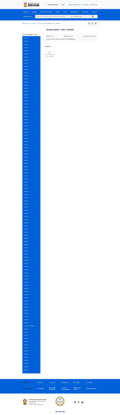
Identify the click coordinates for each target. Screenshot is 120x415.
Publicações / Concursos (36, 23)
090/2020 (26, 238)
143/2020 (26, 100)
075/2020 (26, 279)
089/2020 (26, 241)
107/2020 (26, 197)
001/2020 (26, 369)
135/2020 (26, 119)
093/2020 (26, 229)
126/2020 (26, 141)
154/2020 (26, 82)
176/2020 (26, 38)
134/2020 (26, 122)
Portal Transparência (65, 388)
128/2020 (26, 135)
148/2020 (26, 91)
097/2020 (26, 219)
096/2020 (26, 222)
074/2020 (26, 282)
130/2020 (26, 129)
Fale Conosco (78, 4)
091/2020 (26, 235)
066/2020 (26, 297)
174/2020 (26, 44)
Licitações (41, 388)
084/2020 (26, 257)
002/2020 (26, 366)
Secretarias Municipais (46, 12)
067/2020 (26, 294)
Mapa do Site (94, 4)
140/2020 (26, 107)
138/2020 (26, 113)
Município (26, 12)
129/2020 (26, 132)
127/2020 (26, 138)
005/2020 (26, 360)
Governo (34, 12)
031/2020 (26, 332)
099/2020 (26, 213)
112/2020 (26, 182)
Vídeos (78, 382)
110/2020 (26, 188)
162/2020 (26, 60)
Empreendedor (74, 12)
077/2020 (26, 272)
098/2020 (26, 216)
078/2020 (26, 269)
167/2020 (26, 57)
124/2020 (26, 147)
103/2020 (26, 207)
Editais (40, 382)
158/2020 (26, 69)
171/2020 (26, 50)
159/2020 (26, 66)
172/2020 (26, 47)
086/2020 (26, 251)
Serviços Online (28, 16)
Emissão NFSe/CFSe (52, 388)
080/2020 (26, 263)
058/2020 (26, 310)
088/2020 (26, 244)
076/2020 (26, 276)
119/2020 (26, 163)
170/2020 (26, 54)
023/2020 (26, 344)
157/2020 (26, 72)
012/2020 (26, 354)
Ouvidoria (86, 4)
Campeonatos (92, 388)
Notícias (65, 382)
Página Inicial (26, 23)
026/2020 (26, 341)
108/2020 (26, 194)
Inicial (71, 4)
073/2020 (26, 285)
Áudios (90, 382)
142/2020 (26, 104)
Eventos (53, 382)
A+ (89, 23)
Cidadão (58, 12)
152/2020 (26, 85)
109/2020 (26, 191)
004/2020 (26, 363)
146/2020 (26, 94)
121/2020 (26, 157)
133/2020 (26, 125)
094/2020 (26, 226)
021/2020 (26, 347)
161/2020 (26, 63)
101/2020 (26, 210)
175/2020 (26, 41)
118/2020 (26, 166)
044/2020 (26, 322)
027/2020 (26, 338)
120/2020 (26, 160)
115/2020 (26, 172)
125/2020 (26, 144)
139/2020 (26, 110)
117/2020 (26, 169)
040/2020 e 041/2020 (29, 326)
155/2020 (26, 79)
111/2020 (26, 185)
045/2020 (26, 319)
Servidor (94, 12)
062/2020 (26, 307)
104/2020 (26, 204)
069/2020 (26, 288)
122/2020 (26, 154)
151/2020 (26, 88)
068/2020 (26, 291)
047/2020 (26, 316)
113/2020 (26, 179)
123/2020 (26, 150)
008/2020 (26, 357)
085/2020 (26, 254)
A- (92, 23)
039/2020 (26, 329)
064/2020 (26, 301)
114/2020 (26, 175)
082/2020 (26, 260)
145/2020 (26, 97)
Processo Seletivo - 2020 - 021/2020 (51, 23)
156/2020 (26, 75)
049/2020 (26, 313)
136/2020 (26, 116)
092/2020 (26, 232)
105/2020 (26, 200)
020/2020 (26, 351)
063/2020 (26, 304)
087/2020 (26, 247)
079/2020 (26, 266)
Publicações (85, 12)
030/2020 (26, 335)
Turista (65, 12)
